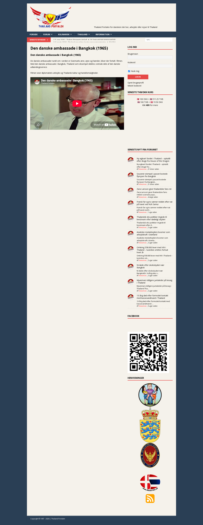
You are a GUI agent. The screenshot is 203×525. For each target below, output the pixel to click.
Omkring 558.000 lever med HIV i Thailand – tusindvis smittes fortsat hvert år (152, 250)
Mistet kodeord (134, 85)
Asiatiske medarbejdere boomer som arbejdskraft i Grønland (153, 233)
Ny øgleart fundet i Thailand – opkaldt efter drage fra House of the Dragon (153, 159)
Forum (46, 34)
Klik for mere (150, 105)
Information (103, 34)
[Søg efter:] (159, 39)
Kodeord (131, 62)
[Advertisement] (125, 18)
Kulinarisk (63, 34)
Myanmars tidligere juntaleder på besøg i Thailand (154, 281)
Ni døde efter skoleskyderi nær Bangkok (150, 266)
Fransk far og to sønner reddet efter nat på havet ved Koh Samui (154, 203)
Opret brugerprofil (136, 82)
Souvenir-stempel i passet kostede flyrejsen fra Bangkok (152, 175)
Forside (34, 34)
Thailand (82, 34)
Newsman (143, 169)
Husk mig (134, 71)
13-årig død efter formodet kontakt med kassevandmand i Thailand (152, 296)
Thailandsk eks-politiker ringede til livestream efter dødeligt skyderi (152, 218)
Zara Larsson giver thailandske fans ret (154, 189)
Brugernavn (133, 54)
